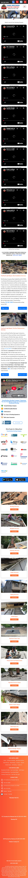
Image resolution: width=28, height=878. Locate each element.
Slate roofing (12, 762)
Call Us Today (17, 422)
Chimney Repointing (5, 772)
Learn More (14, 509)
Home (5, 760)
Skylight (22, 762)
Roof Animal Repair (14, 770)
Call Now (6, 308)
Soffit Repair (21, 770)
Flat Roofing (14, 764)
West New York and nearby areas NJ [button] (14, 860)
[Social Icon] (14, 435)
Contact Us (20, 764)
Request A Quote (21, 308)
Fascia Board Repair (14, 772)
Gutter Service (6, 762)
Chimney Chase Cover (6, 774)
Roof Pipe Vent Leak (15, 774)
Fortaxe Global (17, 876)
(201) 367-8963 (9, 302)
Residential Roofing (20, 760)
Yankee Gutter (8, 764)
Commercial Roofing (11, 760)
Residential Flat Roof (5, 770)
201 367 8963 (7, 348)
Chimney (18, 762)
